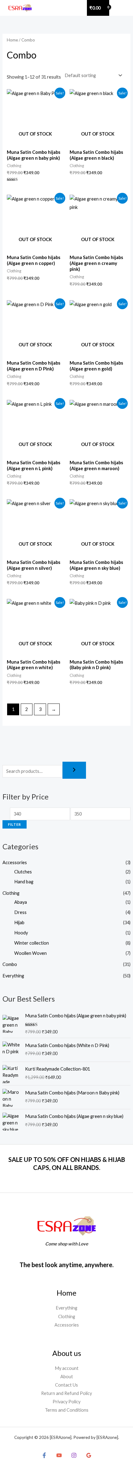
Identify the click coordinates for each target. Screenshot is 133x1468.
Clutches (23, 871)
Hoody (21, 932)
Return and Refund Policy (66, 1393)
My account (67, 1368)
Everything (13, 975)
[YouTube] (59, 1455)
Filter (14, 824)
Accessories (14, 862)
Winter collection (31, 943)
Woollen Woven (30, 953)
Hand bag (23, 881)
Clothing (10, 893)
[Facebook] (44, 1455)
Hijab (19, 922)
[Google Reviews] (89, 1455)
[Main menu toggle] (121, 7)
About (66, 1376)
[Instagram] (74, 1455)
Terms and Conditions (66, 1410)
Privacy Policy (66, 1401)
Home (12, 39)
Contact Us (66, 1385)
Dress (20, 912)
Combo (9, 964)
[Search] (74, 770)
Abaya (20, 902)
